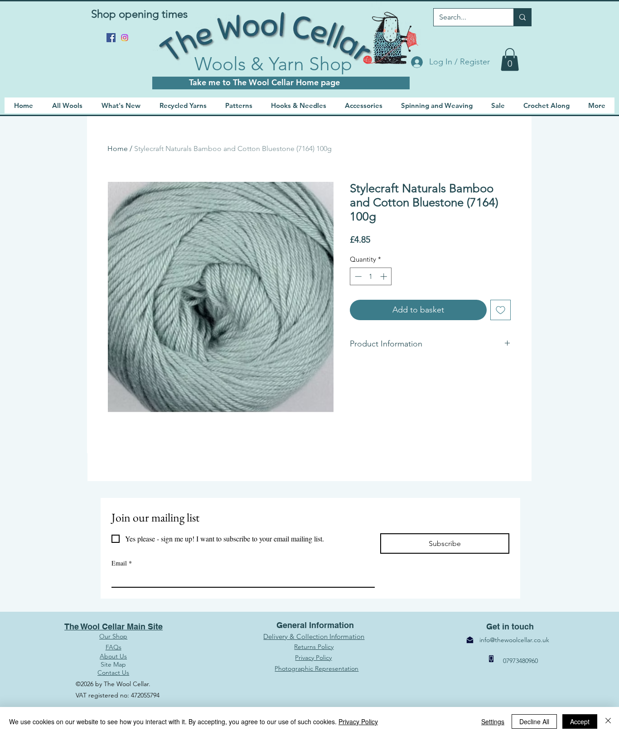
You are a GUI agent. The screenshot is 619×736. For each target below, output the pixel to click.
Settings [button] (492, 721)
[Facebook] (111, 37)
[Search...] (522, 17)
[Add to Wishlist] (500, 310)
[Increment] (384, 276)
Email (121, 563)
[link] (509, 59)
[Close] (608, 721)
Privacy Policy (358, 721)
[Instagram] (124, 37)
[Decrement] (357, 276)
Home (117, 148)
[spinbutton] (370, 276)
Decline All (534, 721)
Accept (580, 721)
